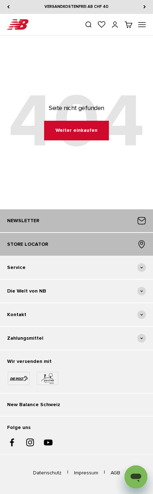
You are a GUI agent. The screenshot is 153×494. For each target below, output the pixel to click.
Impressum (86, 473)
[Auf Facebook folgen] (12, 442)
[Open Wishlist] (101, 24)
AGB (115, 473)
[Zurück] (8, 7)
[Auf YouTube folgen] (48, 442)
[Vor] (144, 7)
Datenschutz (47, 473)
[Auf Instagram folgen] (30, 442)
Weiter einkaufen (76, 130)
